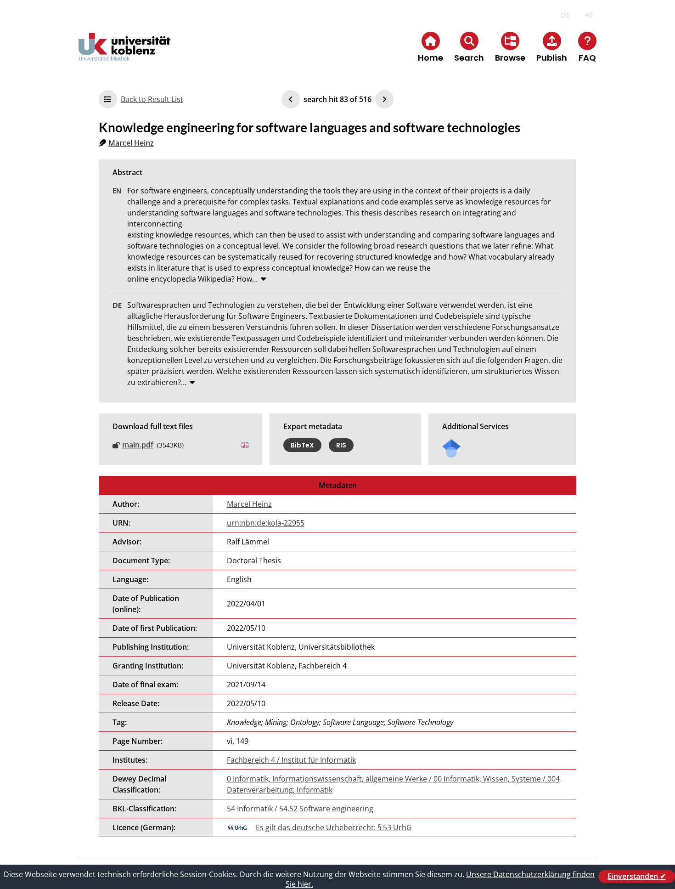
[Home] (124, 54)
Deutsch (565, 15)
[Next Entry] (384, 99)
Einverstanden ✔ (637, 876)
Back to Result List (152, 99)
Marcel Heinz (131, 143)
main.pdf (137, 445)
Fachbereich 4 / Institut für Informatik (291, 760)
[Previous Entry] (290, 99)
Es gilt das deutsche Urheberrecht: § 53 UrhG (334, 827)
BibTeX (302, 445)
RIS (341, 445)
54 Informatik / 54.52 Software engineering (300, 809)
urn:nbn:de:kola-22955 (265, 523)
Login (588, 15)
